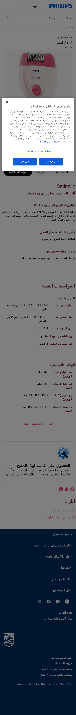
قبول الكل (25, 161)
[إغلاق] (7, 102)
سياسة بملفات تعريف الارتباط (51, 142)
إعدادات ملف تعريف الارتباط (39, 151)
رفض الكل (51, 161)
